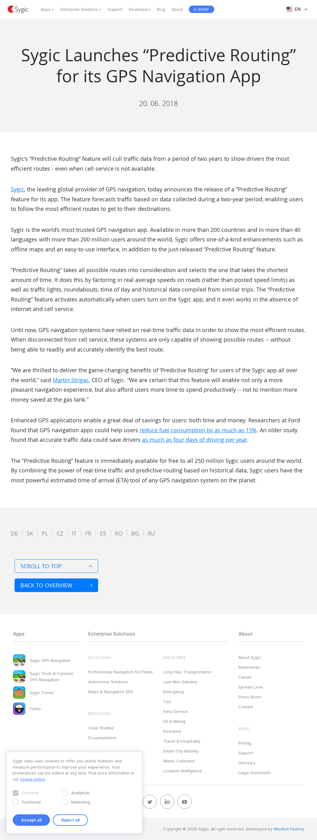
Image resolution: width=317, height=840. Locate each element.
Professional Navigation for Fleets (120, 671)
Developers (140, 9)
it (74, 533)
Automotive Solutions (108, 681)
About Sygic (249, 657)
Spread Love (250, 686)
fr (88, 533)
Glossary (246, 762)
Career (245, 677)
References (249, 667)
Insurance (172, 731)
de (14, 533)
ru (151, 533)
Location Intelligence (182, 770)
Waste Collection (179, 760)
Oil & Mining (174, 721)
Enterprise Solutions (79, 9)
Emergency (173, 691)
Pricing (244, 742)
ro (119, 533)
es (103, 533)
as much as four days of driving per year (194, 439)
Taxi (167, 701)
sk (30, 533)
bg (135, 533)
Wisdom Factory (289, 828)
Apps (45, 9)
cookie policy (32, 779)
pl (45, 533)
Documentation (102, 737)
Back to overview (46, 585)
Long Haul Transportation (187, 671)
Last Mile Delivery (180, 681)
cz (60, 533)
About (177, 9)
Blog (161, 9)
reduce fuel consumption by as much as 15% (198, 430)
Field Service (175, 711)
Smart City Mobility (181, 750)
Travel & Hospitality (181, 741)
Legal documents (254, 772)
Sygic (17, 189)
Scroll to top (41, 566)
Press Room (249, 696)
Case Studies (101, 727)
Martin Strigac (71, 380)
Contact (245, 706)
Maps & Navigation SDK (110, 691)
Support (115, 9)
